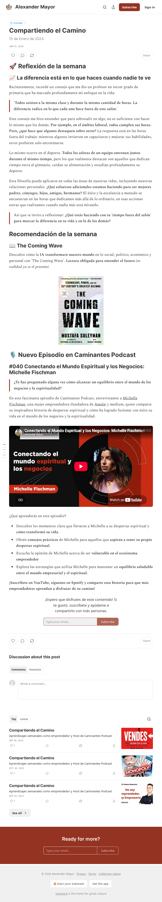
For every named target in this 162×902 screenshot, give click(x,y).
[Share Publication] (113, 7)
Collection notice (110, 874)
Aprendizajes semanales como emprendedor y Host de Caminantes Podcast (60, 736)
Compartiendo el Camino (31, 730)
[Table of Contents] (4, 451)
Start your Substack (70, 884)
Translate (18, 22)
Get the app (100, 884)
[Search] (105, 7)
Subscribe (129, 7)
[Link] (3, 66)
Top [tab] (13, 719)
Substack (61, 893)
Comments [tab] (18, 669)
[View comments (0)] (22, 55)
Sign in (150, 7)
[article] (81, 738)
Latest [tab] (24, 719)
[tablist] (26, 670)
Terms (92, 874)
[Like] (13, 55)
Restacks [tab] (35, 669)
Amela (99, 404)
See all (17, 813)
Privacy (81, 874)
